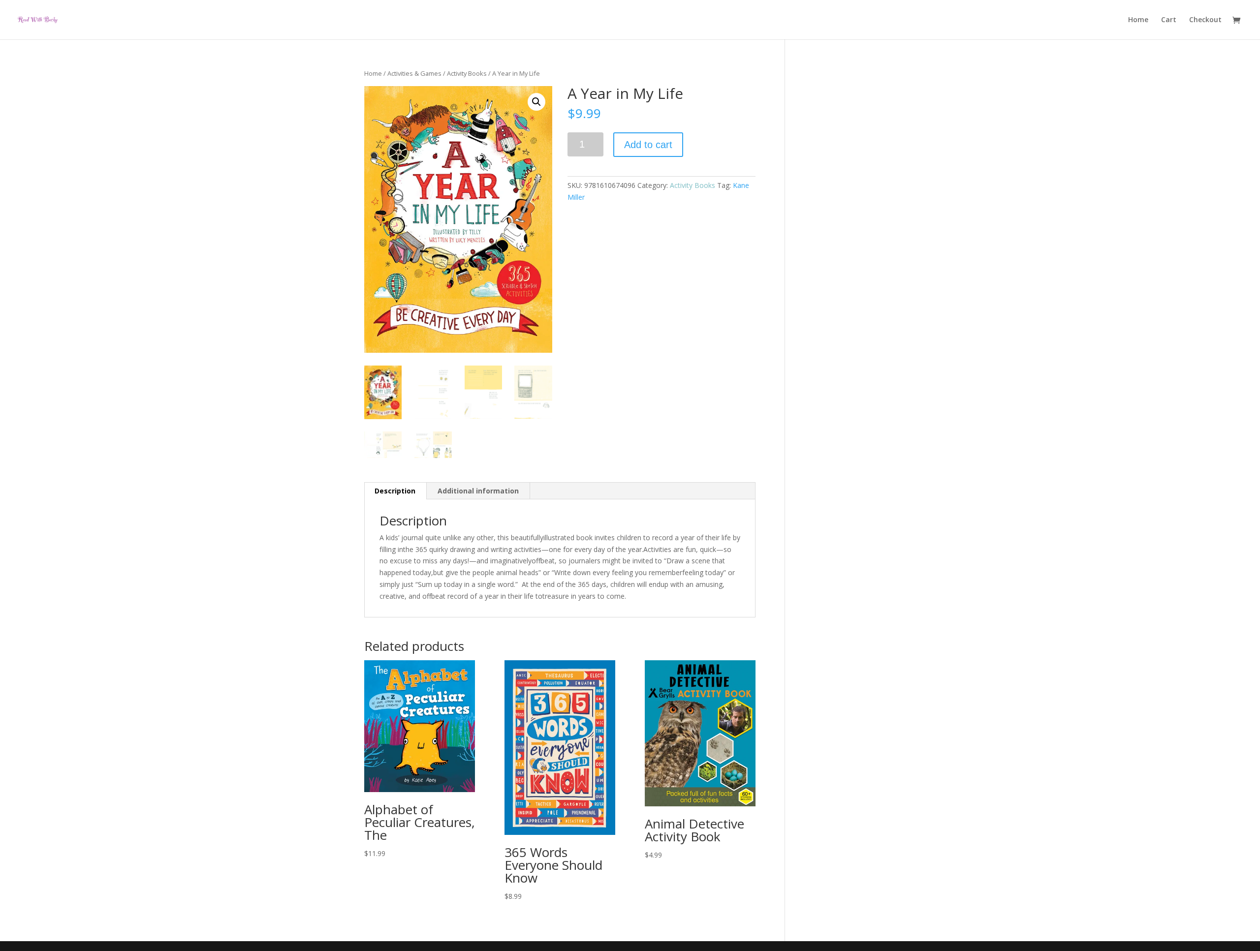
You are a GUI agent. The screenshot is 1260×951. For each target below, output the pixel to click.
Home (1138, 20)
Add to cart (648, 144)
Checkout (1205, 20)
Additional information (478, 490)
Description (395, 490)
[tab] (395, 491)
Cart (1168, 20)
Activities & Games (414, 73)
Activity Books (467, 73)
